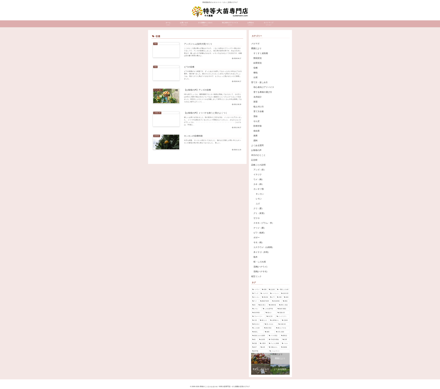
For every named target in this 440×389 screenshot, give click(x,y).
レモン (259, 199)
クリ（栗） (258, 208)
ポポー (256, 237)
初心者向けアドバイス (263, 87)
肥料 (255, 140)
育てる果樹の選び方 (262, 92)
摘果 (255, 136)
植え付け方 (258, 106)
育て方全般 (258, 111)
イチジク (257, 174)
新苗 (255, 102)
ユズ (258, 204)
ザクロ (256, 218)
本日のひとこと (258, 155)
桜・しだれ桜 (259, 262)
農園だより (256, 48)
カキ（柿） (258, 184)
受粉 (255, 116)
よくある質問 (257, 145)
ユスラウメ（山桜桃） (263, 247)
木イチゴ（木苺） (261, 252)
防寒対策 (257, 126)
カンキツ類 (258, 189)
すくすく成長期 (260, 53)
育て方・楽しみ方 (259, 82)
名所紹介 (257, 97)
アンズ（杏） (259, 170)
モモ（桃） (258, 242)
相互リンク (256, 276)
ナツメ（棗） (259, 228)
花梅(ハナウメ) (260, 267)
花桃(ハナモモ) (260, 271)
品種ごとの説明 (258, 165)
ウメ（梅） (258, 179)
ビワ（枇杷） (259, 233)
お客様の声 (256, 150)
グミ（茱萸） (259, 213)
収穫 (255, 68)
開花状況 (257, 58)
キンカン (260, 194)
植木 (255, 257)
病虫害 (256, 131)
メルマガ (255, 43)
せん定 (256, 121)
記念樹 (254, 160)
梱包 (255, 73)
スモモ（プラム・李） (263, 223)
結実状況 (257, 63)
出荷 (255, 77)
